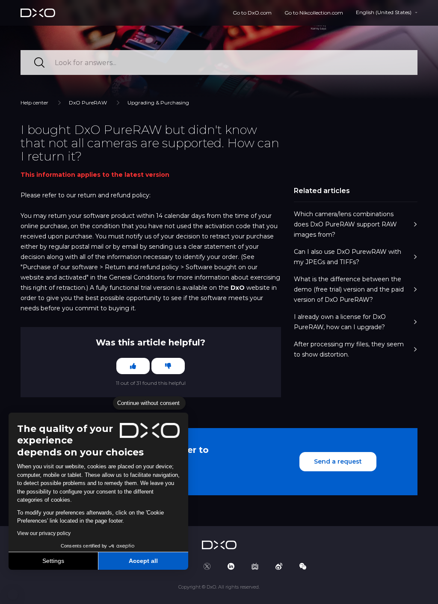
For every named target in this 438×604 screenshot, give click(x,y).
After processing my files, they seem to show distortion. (349, 349)
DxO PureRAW (88, 102)
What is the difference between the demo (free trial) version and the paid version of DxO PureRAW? (349, 289)
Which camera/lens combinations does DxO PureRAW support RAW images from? (345, 224)
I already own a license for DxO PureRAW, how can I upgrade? (340, 322)
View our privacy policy (44, 533)
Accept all (143, 560)
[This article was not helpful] (168, 366)
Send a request (338, 461)
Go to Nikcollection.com (313, 12)
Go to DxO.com (252, 12)
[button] (13, 594)
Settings (53, 560)
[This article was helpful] (133, 366)
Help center (34, 102)
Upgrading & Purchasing (158, 102)
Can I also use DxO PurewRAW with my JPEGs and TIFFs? (347, 257)
